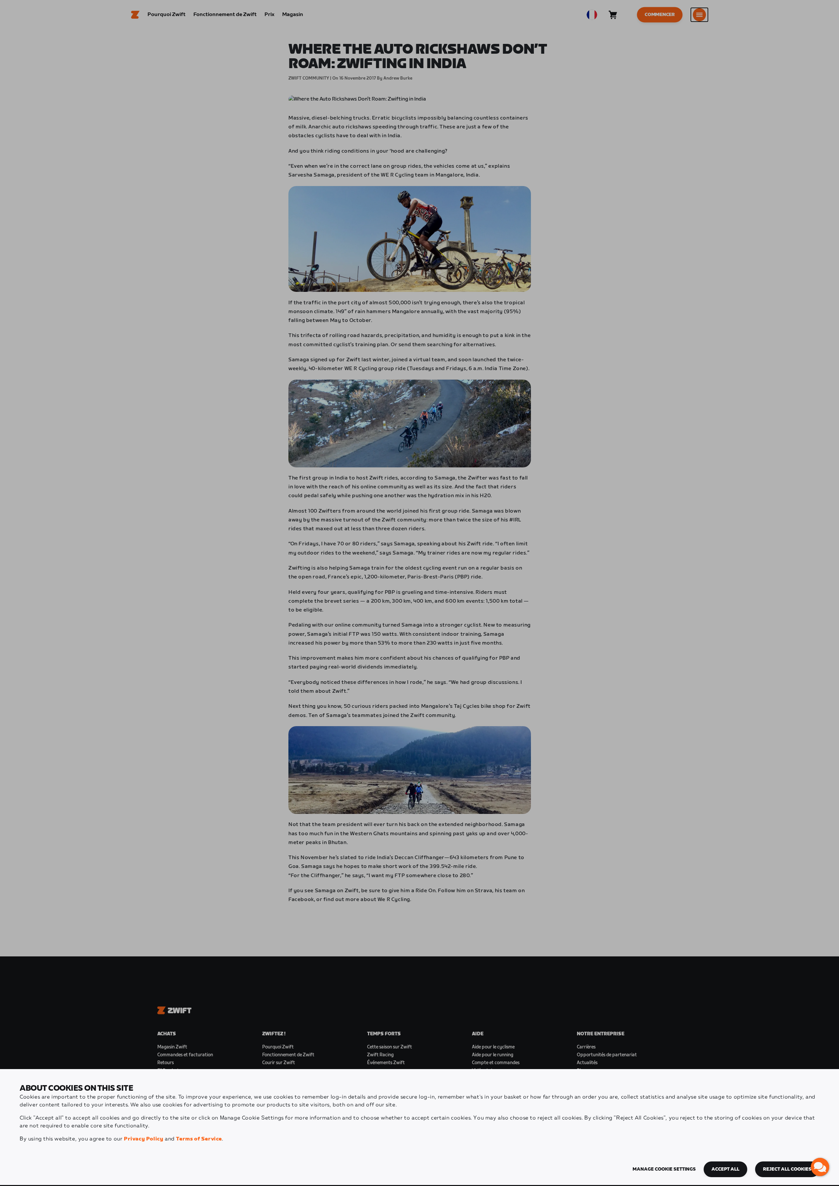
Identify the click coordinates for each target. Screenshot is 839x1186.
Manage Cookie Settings (664, 1169)
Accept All (725, 1169)
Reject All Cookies (787, 1169)
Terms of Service (199, 1139)
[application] (820, 1167)
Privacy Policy (143, 1139)
